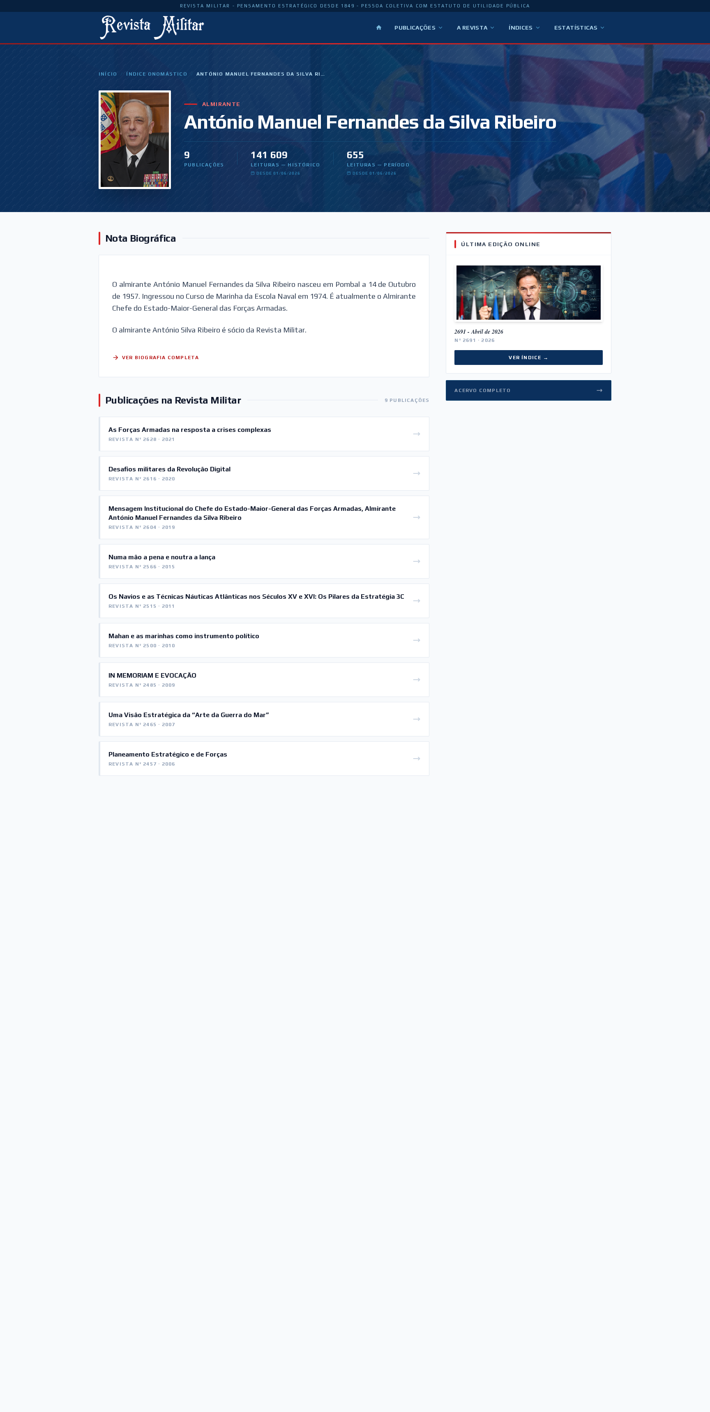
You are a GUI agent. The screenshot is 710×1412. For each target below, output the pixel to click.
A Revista (472, 27)
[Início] (379, 27)
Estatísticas (575, 27)
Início (108, 74)
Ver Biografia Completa (160, 357)
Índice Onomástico (156, 74)
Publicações (415, 27)
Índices (520, 27)
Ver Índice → (528, 357)
